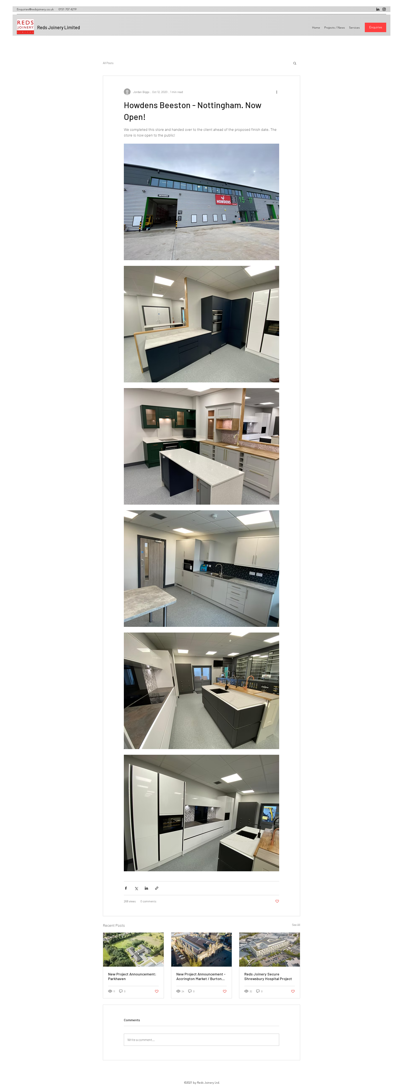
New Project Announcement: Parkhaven (132, 976)
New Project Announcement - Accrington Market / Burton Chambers (200, 976)
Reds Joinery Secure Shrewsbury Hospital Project (268, 976)
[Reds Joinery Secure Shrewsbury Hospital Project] (269, 950)
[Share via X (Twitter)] (136, 888)
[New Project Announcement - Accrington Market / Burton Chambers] (201, 950)
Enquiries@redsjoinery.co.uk (35, 9)
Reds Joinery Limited (58, 27)
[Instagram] (384, 9)
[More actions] (276, 91)
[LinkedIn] (378, 9)
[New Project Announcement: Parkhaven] (133, 950)
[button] (295, 63)
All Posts (108, 63)
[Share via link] (157, 888)
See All (296, 925)
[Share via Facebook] (126, 888)
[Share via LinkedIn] (146, 888)
